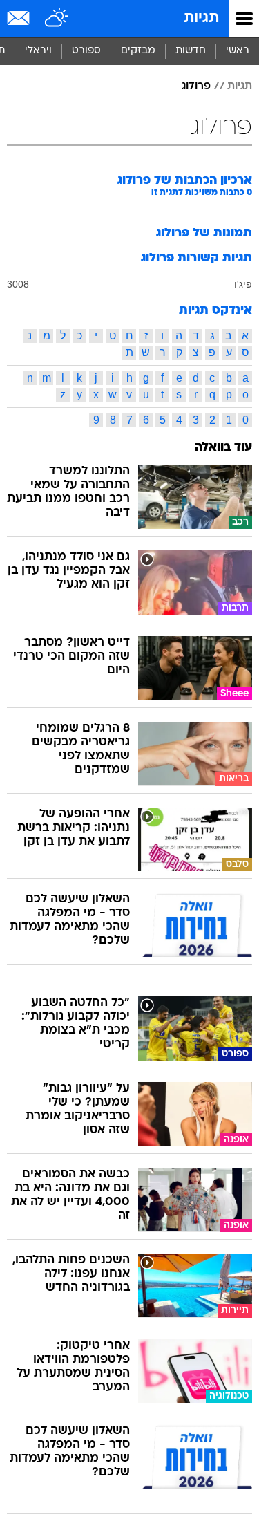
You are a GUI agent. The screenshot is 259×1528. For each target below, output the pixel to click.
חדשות (190, 51)
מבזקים (138, 51)
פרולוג (196, 86)
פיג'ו (243, 284)
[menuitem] (190, 51)
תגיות (201, 18)
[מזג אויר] (57, 18)
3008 (18, 284)
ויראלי (38, 51)
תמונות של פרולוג (204, 233)
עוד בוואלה (223, 448)
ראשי (237, 51)
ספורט (86, 51)
